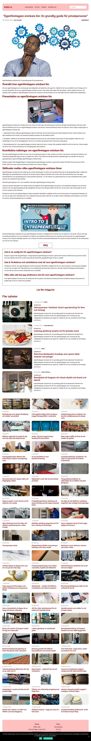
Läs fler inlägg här (45, 289)
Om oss (37, 7)
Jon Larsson (18, 20)
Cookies (43, 7)
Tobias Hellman (45, 372)
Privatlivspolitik (48, 738)
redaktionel (85, 20)
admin (45, 302)
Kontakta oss (52, 7)
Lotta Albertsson (48, 325)
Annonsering (29, 7)
